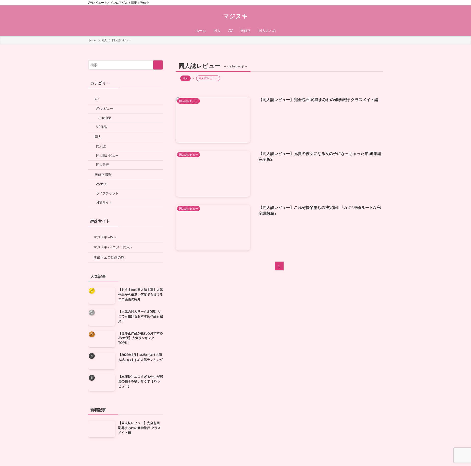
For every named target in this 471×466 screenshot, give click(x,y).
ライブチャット (107, 193)
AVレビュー (104, 108)
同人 (185, 78)
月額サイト (104, 202)
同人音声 (102, 164)
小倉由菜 (104, 118)
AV (96, 99)
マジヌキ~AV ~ (104, 237)
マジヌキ (235, 16)
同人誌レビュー (107, 155)
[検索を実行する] (158, 65)
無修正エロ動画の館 (108, 257)
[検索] (379, 2)
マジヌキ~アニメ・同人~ (112, 247)
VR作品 (101, 127)
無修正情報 (103, 174)
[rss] (373, 2)
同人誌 (101, 146)
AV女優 (101, 184)
